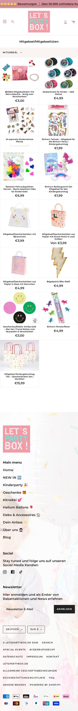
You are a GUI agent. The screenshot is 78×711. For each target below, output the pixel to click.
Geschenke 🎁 (14, 492)
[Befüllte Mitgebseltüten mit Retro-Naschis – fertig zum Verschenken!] (19, 73)
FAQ (52, 678)
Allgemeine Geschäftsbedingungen (30, 671)
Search (47, 642)
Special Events (14, 649)
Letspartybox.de (15, 663)
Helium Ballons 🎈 (18, 507)
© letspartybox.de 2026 (20, 642)
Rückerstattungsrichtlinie (24, 678)
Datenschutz (13, 656)
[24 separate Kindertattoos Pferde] (19, 120)
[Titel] (65, 21)
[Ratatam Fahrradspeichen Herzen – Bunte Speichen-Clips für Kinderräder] (19, 167)
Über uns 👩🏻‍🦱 (13, 530)
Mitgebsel (11, 52)
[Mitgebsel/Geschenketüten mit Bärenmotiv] (19, 215)
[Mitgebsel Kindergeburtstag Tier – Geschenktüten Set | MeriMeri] (19, 355)
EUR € (34, 629)
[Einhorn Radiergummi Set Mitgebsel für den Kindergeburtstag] (58, 167)
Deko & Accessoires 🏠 (21, 515)
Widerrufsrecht (42, 649)
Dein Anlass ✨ (15, 522)
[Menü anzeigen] (5, 21)
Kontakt (52, 656)
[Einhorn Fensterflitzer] (58, 307)
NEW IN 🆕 (12, 477)
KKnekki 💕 (12, 500)
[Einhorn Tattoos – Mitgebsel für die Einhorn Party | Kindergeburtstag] (58, 120)
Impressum (34, 656)
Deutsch (13, 629)
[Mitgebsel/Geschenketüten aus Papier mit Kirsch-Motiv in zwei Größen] (58, 215)
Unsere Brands (14, 685)
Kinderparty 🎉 (15, 485)
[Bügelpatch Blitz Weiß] (58, 262)
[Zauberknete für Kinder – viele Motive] (58, 73)
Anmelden (64, 609)
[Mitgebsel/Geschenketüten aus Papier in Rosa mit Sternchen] (19, 262)
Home (8, 470)
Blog (7, 537)
